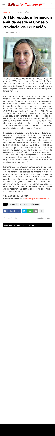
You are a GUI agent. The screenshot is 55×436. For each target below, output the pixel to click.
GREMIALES (24, 204)
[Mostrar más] (41, 211)
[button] (3, 4)
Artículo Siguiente (43, 218)
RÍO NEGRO (35, 204)
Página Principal (9, 12)
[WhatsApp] (30, 211)
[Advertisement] (27, 273)
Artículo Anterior (10, 218)
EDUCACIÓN (23, 12)
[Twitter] (24, 211)
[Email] (35, 211)
